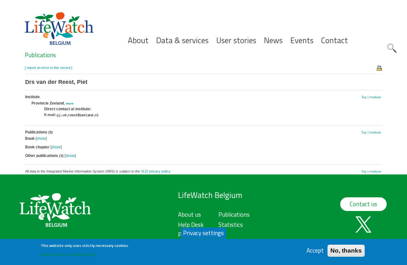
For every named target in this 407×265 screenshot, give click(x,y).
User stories (236, 40)
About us (189, 214)
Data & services (182, 40)
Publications (40, 55)
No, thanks (346, 250)
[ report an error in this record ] (48, 68)
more (70, 103)
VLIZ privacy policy (155, 171)
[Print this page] (380, 68)
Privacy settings (203, 232)
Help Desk (191, 224)
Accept (315, 250)
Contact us (363, 204)
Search (392, 48)
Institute (375, 97)
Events (302, 40)
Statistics (230, 224)
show (41, 138)
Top (364, 97)
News (273, 40)
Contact (334, 40)
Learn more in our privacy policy (68, 254)
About (138, 40)
